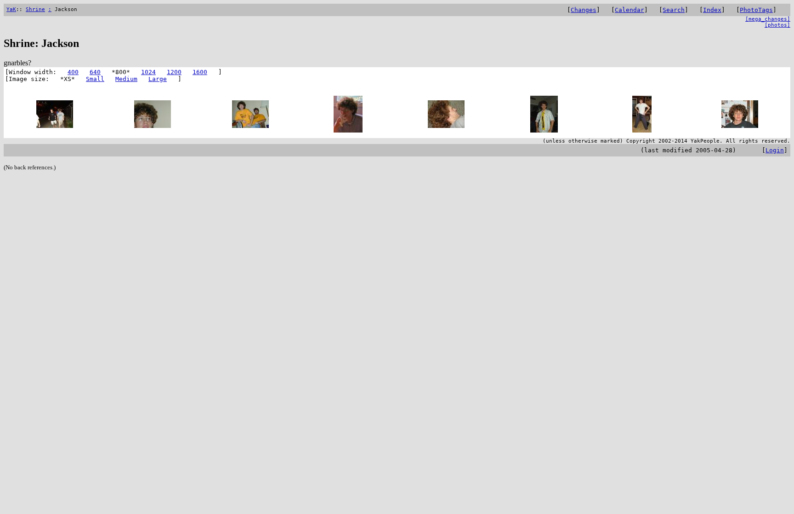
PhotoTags (756, 9)
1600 (200, 72)
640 (95, 72)
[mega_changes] (767, 19)
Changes (583, 9)
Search (674, 9)
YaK (11, 9)
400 (73, 72)
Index (712, 9)
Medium (126, 78)
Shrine (35, 9)
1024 (148, 72)
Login (775, 150)
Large (157, 78)
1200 (174, 72)
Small (95, 78)
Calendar (629, 9)
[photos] (777, 25)
